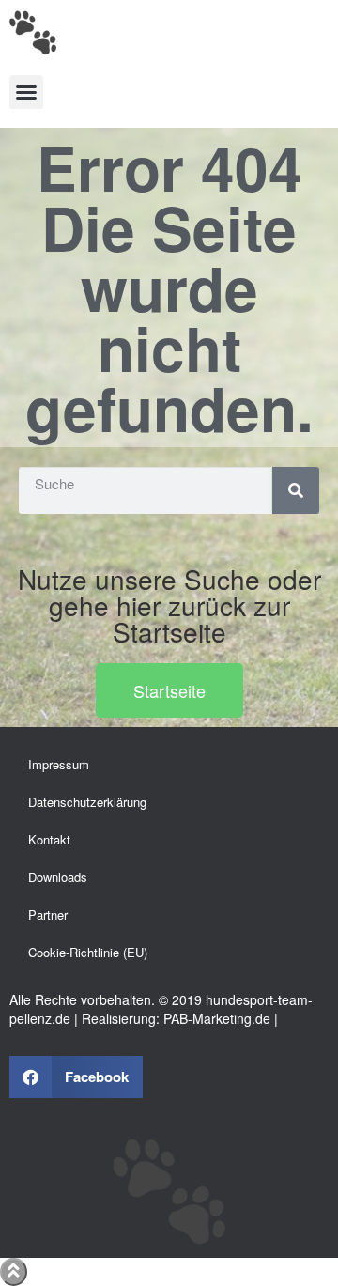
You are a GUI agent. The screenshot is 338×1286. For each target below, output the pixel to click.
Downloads (57, 877)
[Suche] (295, 490)
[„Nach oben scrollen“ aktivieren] (13, 1272)
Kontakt (49, 839)
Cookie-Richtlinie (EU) (87, 952)
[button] (26, 92)
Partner (48, 914)
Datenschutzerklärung (87, 802)
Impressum (58, 764)
